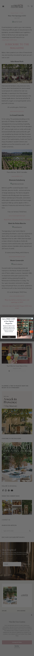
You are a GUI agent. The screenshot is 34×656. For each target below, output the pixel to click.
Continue (8, 336)
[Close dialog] (32, 318)
